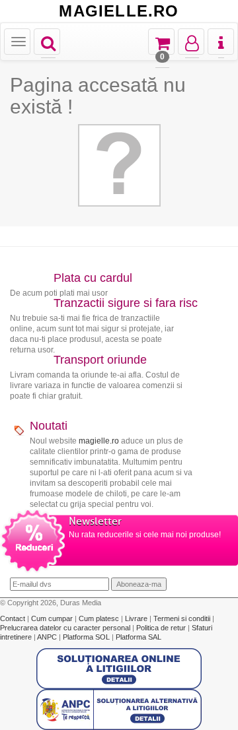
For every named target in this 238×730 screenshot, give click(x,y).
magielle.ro (99, 441)
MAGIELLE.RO (118, 11)
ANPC (47, 637)
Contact (13, 618)
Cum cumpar (53, 618)
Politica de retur (162, 628)
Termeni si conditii (182, 618)
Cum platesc (100, 618)
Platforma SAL (138, 637)
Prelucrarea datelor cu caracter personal (66, 628)
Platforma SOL (86, 637)
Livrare (137, 618)
